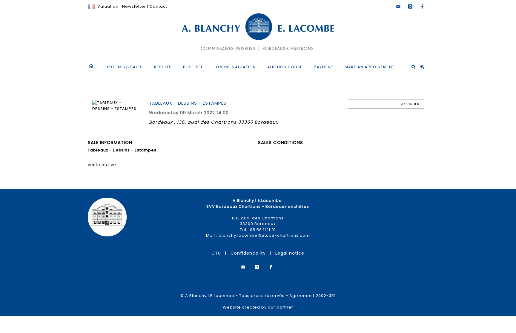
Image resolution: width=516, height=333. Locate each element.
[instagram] (410, 6)
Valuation (108, 6)
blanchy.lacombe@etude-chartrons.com (264, 235)
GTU (216, 253)
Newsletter (133, 6)
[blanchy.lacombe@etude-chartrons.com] (398, 6)
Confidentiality (248, 253)
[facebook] (422, 6)
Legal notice (289, 253)
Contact (158, 6)
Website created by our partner (258, 307)
